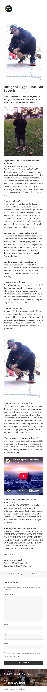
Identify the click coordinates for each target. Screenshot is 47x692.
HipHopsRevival (25, 574)
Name (7, 625)
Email (7, 634)
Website (7, 643)
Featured (37, 574)
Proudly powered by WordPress (14, 689)
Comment (8, 595)
